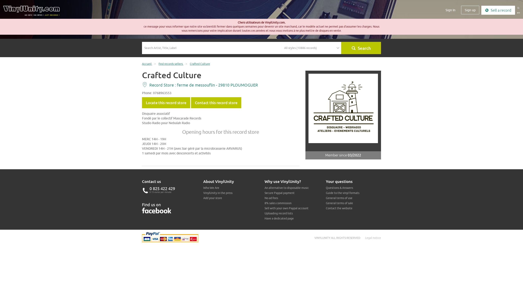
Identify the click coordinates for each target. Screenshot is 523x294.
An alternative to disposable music (287, 187)
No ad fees (271, 198)
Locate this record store (166, 102)
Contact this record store (216, 102)
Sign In (450, 10)
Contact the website (339, 208)
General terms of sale (339, 203)
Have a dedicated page (279, 218)
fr (518, 8)
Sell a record (501, 10)
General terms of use (339, 198)
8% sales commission (278, 203)
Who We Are (211, 187)
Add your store (212, 198)
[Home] (33, 12)
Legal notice (373, 237)
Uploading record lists (279, 213)
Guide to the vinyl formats (342, 193)
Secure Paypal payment (280, 193)
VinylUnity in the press (217, 193)
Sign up (470, 10)
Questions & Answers (339, 187)
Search (364, 48)
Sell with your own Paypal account (286, 208)
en (518, 12)
